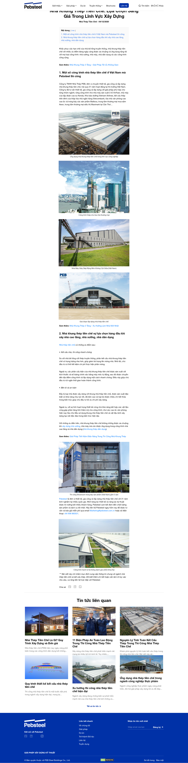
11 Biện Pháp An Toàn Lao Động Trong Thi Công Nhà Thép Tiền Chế (92, 642)
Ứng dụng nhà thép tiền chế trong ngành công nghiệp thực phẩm (141, 679)
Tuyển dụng (84, 744)
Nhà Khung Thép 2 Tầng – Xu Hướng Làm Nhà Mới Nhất (94, 325)
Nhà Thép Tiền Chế (88, 21)
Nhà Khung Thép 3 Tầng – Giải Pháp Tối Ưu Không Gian (94, 64)
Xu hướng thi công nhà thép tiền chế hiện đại (92, 689)
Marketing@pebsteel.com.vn (102, 510)
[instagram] (42, 736)
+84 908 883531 (71, 513)
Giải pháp (83, 729)
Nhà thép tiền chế (67, 344)
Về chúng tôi (84, 725)
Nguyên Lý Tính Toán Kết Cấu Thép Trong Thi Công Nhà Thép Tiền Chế (139, 642)
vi (156, 5)
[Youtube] (36, 736)
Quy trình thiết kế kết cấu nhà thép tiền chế (46, 685)
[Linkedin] (31, 736)
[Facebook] (25, 736)
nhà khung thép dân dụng (94, 429)
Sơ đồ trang (149, 760)
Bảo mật (160, 760)
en (152, 5)
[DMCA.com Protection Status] (107, 760)
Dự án (81, 732)
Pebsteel (63, 498)
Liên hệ (82, 740)
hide (73, 30)
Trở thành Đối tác (86, 736)
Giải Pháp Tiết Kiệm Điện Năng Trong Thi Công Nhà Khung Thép (98, 436)
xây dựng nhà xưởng (71, 426)
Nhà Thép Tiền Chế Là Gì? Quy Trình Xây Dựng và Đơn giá (44, 641)
